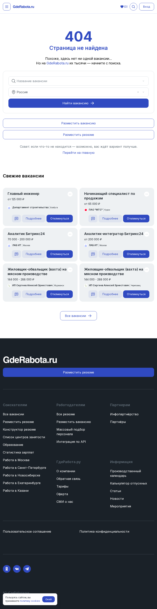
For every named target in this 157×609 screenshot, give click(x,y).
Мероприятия (120, 506)
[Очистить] (138, 81)
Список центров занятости (24, 437)
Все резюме (65, 414)
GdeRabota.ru (58, 63)
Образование (13, 445)
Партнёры (118, 422)
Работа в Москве (16, 460)
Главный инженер (23, 194)
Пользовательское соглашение (27, 531)
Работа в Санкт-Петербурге (24, 468)
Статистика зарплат (18, 452)
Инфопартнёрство (124, 414)
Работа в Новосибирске (21, 475)
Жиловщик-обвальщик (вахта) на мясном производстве (37, 271)
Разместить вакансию (73, 422)
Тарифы (62, 486)
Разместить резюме (18, 422)
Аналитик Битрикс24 (26, 234)
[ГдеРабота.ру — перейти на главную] (23, 6)
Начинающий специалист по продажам (109, 196)
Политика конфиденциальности (104, 531)
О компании (65, 471)
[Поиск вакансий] (133, 7)
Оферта (62, 494)
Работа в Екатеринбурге (22, 483)
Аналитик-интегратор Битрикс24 (113, 234)
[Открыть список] (143, 81)
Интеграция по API (71, 442)
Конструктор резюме (19, 429)
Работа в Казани (16, 490)
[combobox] (76, 81)
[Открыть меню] (7, 7)
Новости (117, 498)
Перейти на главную (79, 153)
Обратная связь (68, 479)
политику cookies (30, 600)
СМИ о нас (64, 502)
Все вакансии (13, 414)
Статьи (115, 491)
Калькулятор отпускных (128, 483)
